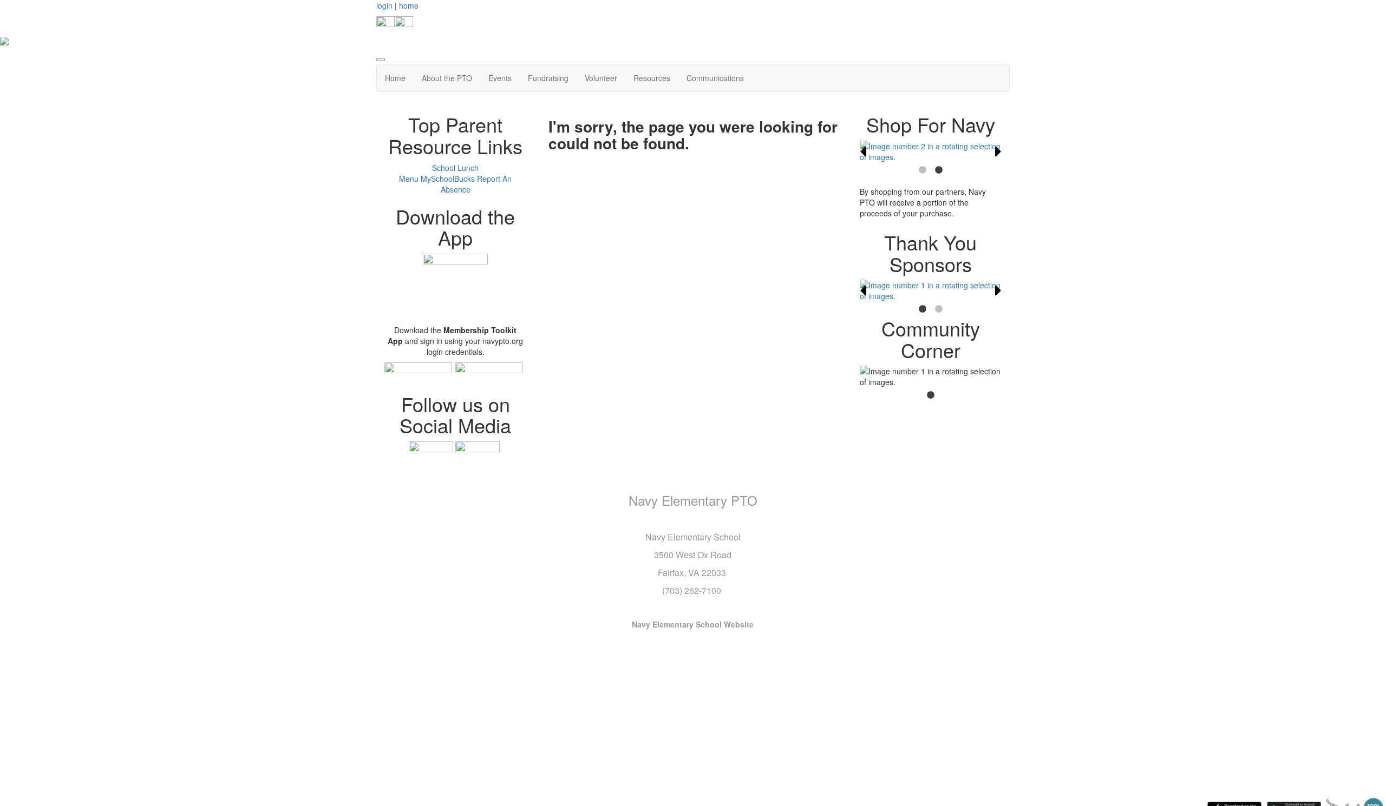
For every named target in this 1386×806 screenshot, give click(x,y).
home (409, 5)
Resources (651, 77)
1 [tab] (922, 170)
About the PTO (447, 77)
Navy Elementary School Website (693, 624)
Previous (863, 151)
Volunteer (601, 77)
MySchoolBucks (448, 178)
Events (500, 77)
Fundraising (548, 77)
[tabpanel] (931, 151)
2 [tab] (938, 170)
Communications (715, 77)
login (384, 5)
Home (395, 77)
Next (998, 151)
